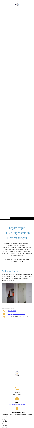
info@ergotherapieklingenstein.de (16, 314)
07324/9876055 (12, 311)
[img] (17, 113)
